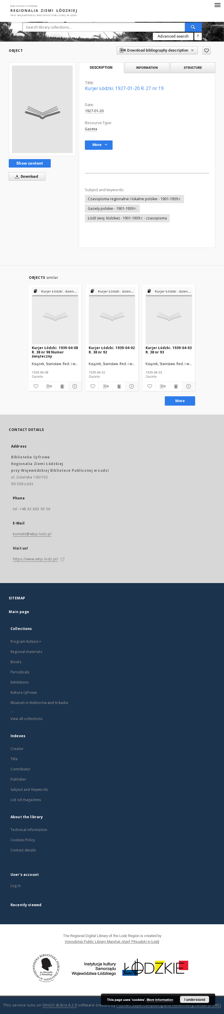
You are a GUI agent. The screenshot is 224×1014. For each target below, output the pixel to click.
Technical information (28, 829)
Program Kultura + (25, 641)
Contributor (20, 769)
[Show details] (74, 386)
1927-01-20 (94, 110)
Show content (29, 163)
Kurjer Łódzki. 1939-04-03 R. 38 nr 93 (169, 349)
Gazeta (91, 128)
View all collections (26, 718)
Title (14, 758)
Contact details (23, 850)
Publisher (18, 779)
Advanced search (173, 36)
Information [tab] (147, 68)
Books (15, 661)
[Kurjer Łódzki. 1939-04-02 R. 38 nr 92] (112, 316)
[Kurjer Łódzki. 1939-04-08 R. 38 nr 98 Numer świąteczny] (55, 316)
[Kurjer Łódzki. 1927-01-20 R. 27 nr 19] (42, 109)
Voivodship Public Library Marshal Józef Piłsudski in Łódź (112, 941)
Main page (19, 611)
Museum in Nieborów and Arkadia (39, 702)
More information (160, 999)
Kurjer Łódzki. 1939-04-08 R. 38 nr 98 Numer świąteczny (55, 351)
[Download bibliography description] (48, 386)
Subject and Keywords (29, 789)
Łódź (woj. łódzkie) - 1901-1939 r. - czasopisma (127, 218)
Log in (15, 885)
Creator (17, 748)
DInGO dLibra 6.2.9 (60, 1005)
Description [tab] (101, 68)
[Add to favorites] (206, 50)
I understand (194, 999)
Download (29, 176)
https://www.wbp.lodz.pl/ (35, 559)
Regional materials (26, 651)
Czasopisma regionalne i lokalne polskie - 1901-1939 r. (134, 198)
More (180, 401)
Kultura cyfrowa (23, 692)
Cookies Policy (22, 839)
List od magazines (25, 799)
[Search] (193, 27)
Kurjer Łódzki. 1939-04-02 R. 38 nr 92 (112, 349)
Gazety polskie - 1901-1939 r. (112, 208)
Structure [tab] (193, 68)
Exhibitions (19, 682)
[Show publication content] (61, 386)
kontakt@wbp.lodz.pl (32, 533)
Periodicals (19, 672)
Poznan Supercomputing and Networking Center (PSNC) (168, 1005)
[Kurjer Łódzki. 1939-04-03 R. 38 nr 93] (169, 316)
